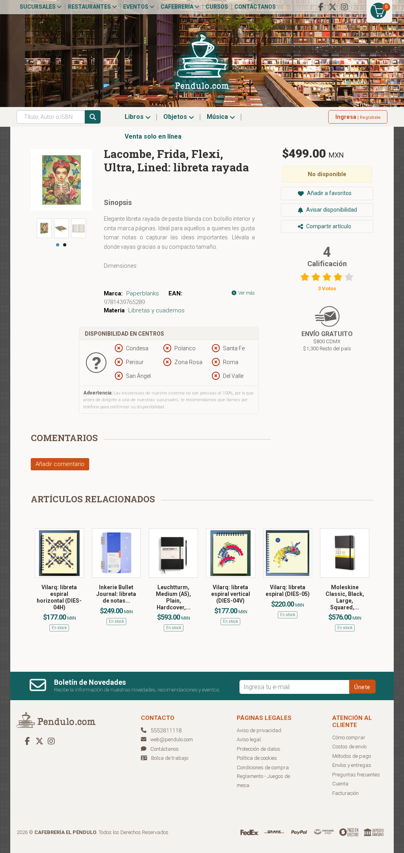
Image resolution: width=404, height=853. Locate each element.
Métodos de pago (351, 756)
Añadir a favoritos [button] (329, 193)
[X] (333, 7)
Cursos (217, 7)
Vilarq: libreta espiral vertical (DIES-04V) (230, 594)
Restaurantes (90, 7)
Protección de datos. (259, 749)
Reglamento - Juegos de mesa (263, 780)
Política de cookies (257, 758)
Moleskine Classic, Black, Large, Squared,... (344, 597)
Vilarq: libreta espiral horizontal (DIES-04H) (59, 597)
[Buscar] (93, 117)
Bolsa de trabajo (169, 758)
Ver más (246, 293)
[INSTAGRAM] (344, 7)
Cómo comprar (348, 737)
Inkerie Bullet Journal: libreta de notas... (116, 594)
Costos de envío (349, 747)
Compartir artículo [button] (328, 226)
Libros (135, 116)
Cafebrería (178, 7)
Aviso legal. (249, 739)
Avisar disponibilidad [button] (331, 210)
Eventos (136, 7)
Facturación (345, 793)
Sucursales (38, 7)
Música (218, 116)
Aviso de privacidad (259, 730)
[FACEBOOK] (321, 7)
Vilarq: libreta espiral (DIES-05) (288, 590)
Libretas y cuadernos (156, 310)
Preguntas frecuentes (356, 775)
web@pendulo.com (171, 739)
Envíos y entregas (351, 765)
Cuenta (340, 784)
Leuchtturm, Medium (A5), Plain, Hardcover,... (173, 597)
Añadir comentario (60, 464)
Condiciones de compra (263, 767)
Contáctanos (255, 7)
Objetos (176, 116)
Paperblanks (142, 293)
